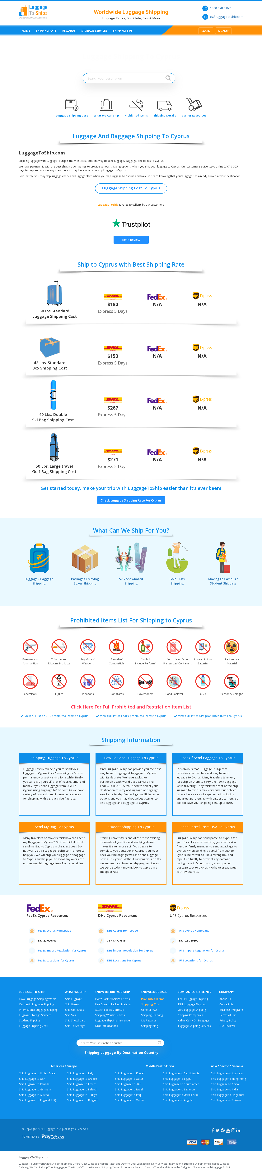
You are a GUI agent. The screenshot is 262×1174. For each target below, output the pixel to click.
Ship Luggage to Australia (227, 1073)
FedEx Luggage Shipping (193, 999)
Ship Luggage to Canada (34, 1084)
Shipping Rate (46, 30)
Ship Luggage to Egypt (177, 1078)
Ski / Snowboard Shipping (131, 581)
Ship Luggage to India (224, 1089)
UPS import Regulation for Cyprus (202, 950)
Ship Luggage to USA (32, 1078)
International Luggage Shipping (38, 1009)
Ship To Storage (75, 1026)
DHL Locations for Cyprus (124, 960)
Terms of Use (227, 1015)
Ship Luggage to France (81, 1084)
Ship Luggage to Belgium (82, 1100)
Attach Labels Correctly (109, 1009)
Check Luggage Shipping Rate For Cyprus (131, 500)
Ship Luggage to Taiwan (226, 1100)
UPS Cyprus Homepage (194, 930)
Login (205, 31)
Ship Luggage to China (225, 1084)
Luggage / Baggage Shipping (39, 581)
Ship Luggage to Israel (129, 1089)
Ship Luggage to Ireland (81, 1089)
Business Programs (231, 1009)
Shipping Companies (190, 1015)
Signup (223, 31)
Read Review (131, 240)
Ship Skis (70, 1015)
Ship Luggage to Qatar (129, 1078)
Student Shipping (29, 1020)
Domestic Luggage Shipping (36, 1004)
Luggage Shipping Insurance (112, 1020)
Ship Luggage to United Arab (181, 1095)
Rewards (69, 30)
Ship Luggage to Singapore (227, 1095)
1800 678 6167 (220, 8)
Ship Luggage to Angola (178, 1100)
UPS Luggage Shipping (192, 1009)
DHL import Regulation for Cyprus (130, 950)
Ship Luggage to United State (37, 1073)
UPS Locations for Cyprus (196, 960)
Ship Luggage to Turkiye (82, 1095)
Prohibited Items (152, 999)
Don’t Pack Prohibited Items (112, 999)
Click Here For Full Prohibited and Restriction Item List (131, 707)
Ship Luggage (73, 999)
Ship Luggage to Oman (129, 1100)
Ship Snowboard (75, 1020)
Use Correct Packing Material (113, 1004)
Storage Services (94, 30)
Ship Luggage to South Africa (181, 1084)
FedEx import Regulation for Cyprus (62, 950)
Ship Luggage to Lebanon (179, 1089)
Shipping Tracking (152, 1015)
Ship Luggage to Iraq (128, 1095)
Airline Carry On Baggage (193, 1020)
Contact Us (226, 1004)
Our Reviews (227, 1026)
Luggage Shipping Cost (33, 1026)
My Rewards (149, 1020)
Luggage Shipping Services (194, 1026)
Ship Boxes (72, 1004)
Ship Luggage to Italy (80, 1073)
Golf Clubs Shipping (177, 581)
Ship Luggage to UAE (128, 1084)
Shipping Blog (149, 1026)
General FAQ (149, 1009)
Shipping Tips (123, 30)
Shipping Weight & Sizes (110, 1015)
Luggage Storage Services (35, 1015)
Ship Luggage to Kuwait (129, 1073)
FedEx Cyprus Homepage (54, 930)
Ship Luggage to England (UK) (37, 1100)
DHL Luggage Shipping (192, 1004)
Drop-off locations (106, 1026)
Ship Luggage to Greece (82, 1078)
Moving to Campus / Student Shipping (223, 581)
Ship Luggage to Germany (35, 1089)
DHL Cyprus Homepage (122, 930)
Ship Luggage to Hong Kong (228, 1078)
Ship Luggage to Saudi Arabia (181, 1073)
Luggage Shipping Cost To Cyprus (131, 188)
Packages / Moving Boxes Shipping (85, 581)
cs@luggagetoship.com (226, 17)
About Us (225, 999)
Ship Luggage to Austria (34, 1095)
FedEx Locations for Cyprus (56, 960)
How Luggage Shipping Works (37, 999)
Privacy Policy (227, 1020)
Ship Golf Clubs (74, 1009)
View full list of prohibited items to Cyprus (56, 716)
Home (26, 30)
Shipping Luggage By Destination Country (121, 1052)
